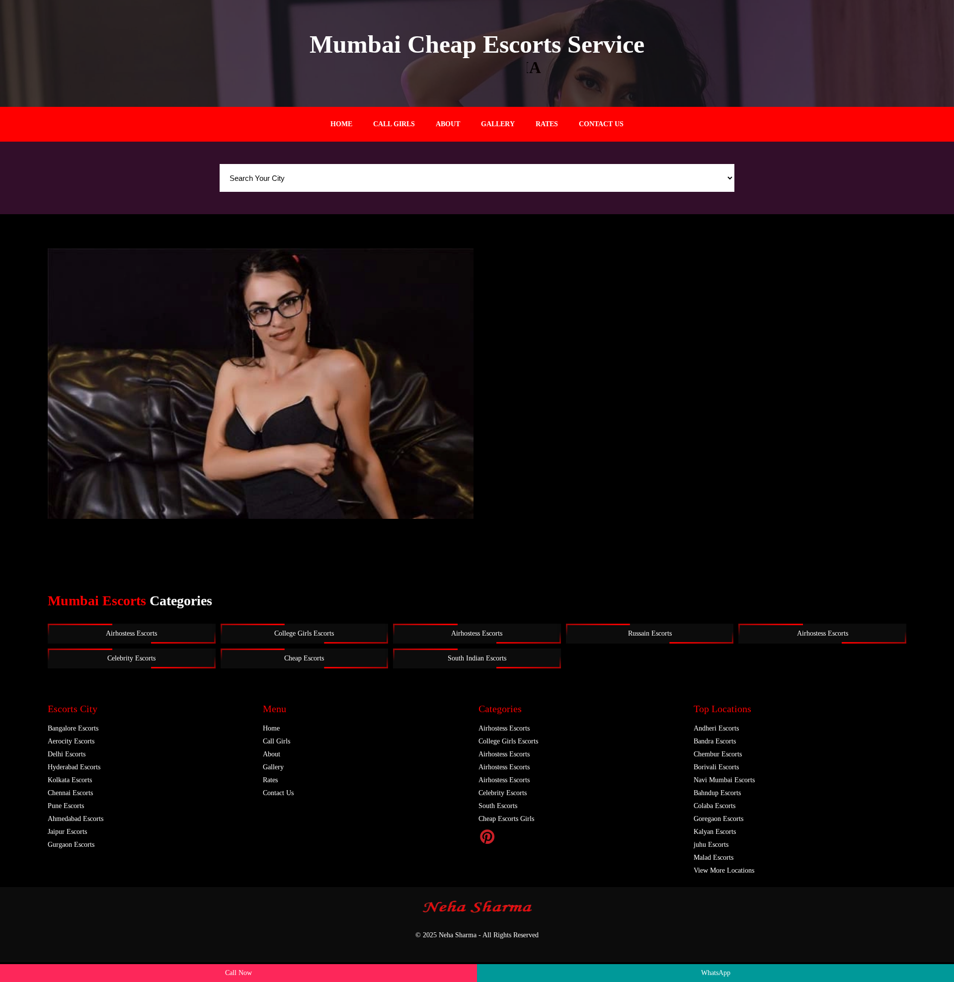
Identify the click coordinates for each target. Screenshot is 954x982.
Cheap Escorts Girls (506, 818)
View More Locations (724, 870)
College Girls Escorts (304, 633)
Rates (547, 124)
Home (341, 124)
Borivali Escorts (716, 767)
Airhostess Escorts (131, 633)
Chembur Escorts (718, 754)
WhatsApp (715, 973)
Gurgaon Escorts (71, 844)
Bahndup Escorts (717, 793)
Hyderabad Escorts (74, 767)
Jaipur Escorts (67, 831)
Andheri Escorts (716, 728)
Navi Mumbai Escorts (724, 780)
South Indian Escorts (477, 658)
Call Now (238, 973)
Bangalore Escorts (73, 728)
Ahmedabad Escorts (75, 818)
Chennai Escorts (70, 793)
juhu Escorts (711, 844)
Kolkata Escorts (70, 780)
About (448, 124)
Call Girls (394, 124)
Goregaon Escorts (718, 818)
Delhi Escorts (66, 754)
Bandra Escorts (715, 741)
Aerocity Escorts (71, 741)
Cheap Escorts (304, 658)
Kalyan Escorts (715, 831)
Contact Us (601, 124)
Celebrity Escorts (131, 658)
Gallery (498, 124)
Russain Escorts (650, 633)
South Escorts (497, 806)
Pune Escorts (66, 806)
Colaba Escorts (714, 806)
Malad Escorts (713, 857)
